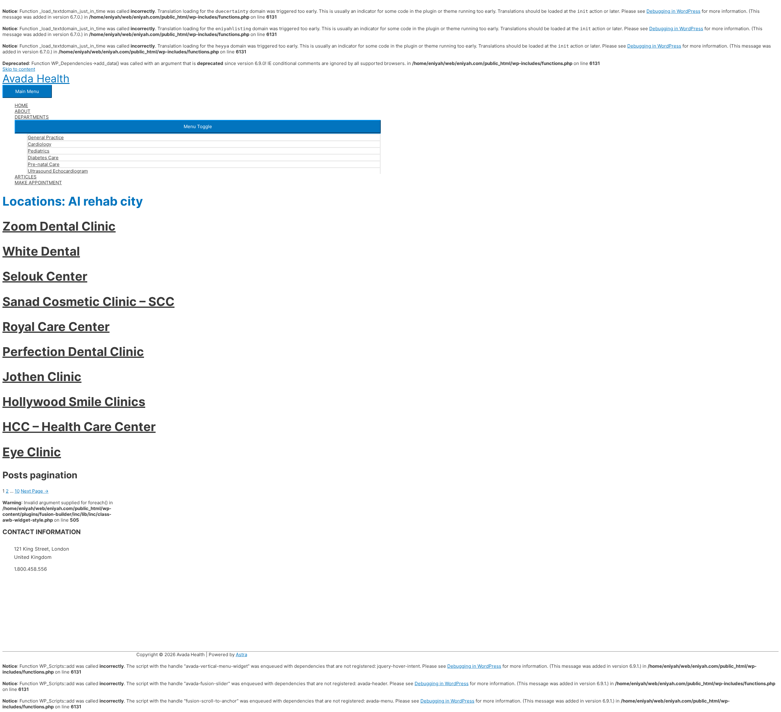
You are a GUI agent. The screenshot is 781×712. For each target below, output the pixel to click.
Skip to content (18, 69)
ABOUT (23, 111)
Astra (241, 654)
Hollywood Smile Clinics (73, 401)
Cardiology (39, 144)
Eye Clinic (31, 451)
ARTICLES (26, 177)
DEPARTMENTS (32, 117)
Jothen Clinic (41, 376)
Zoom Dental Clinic (59, 226)
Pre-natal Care (43, 164)
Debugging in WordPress (673, 11)
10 (17, 491)
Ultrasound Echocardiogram (58, 171)
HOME (21, 105)
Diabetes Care (43, 157)
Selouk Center (44, 276)
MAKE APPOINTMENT (38, 182)
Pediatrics (38, 151)
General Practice (46, 137)
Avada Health (36, 78)
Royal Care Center (56, 326)
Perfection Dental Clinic (73, 351)
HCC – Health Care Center (79, 426)
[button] (198, 126)
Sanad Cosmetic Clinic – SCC (88, 301)
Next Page (35, 491)
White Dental (41, 251)
